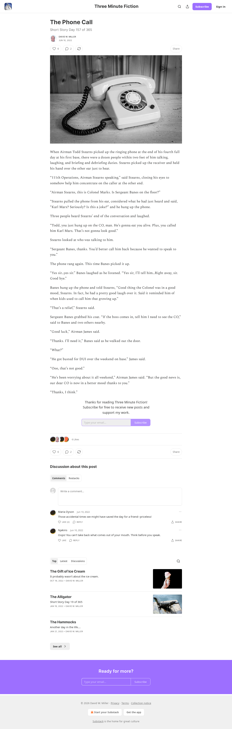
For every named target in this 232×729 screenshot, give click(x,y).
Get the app (134, 712)
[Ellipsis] (180, 512)
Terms (125, 703)
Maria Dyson (66, 511)
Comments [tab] (58, 478)
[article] (116, 579)
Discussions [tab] (78, 561)
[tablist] (65, 478)
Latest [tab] (63, 561)
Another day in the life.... (65, 627)
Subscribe (202, 6)
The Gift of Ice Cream (67, 571)
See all (57, 646)
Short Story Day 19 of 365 (66, 602)
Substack (98, 721)
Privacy (115, 703)
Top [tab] (54, 561)
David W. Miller (67, 36)
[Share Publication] (187, 6)
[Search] (179, 6)
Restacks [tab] (74, 478)
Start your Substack (106, 712)
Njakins (62, 530)
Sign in (220, 6)
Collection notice (141, 703)
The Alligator (61, 597)
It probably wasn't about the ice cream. (74, 576)
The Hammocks (63, 622)
